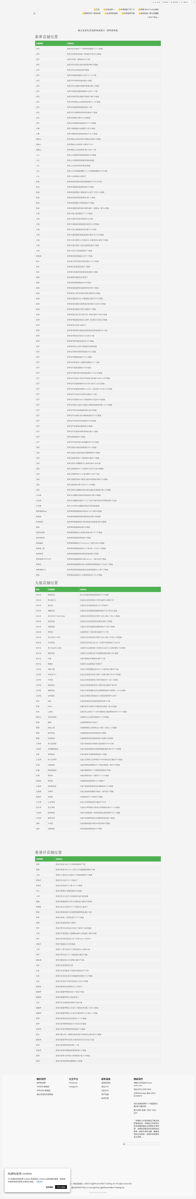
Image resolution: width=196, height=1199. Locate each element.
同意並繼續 (61, 1187)
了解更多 (39, 1181)
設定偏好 (49, 1187)
